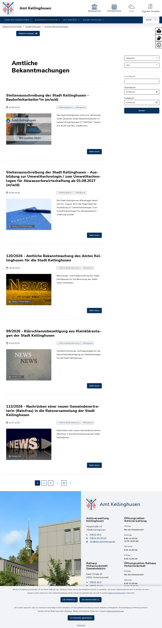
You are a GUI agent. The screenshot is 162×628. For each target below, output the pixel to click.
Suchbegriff (129, 76)
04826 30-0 (95, 582)
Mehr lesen (94, 151)
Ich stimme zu (69, 599)
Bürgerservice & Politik (12, 27)
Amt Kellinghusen (35, 8)
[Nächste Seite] (70, 483)
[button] (158, 31)
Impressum (81, 625)
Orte (128, 65)
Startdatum (130, 87)
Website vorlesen (26, 33)
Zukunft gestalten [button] (92, 20)
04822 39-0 (95, 534)
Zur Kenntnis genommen (81, 618)
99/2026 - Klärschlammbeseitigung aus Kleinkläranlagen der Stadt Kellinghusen (53, 333)
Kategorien (130, 58)
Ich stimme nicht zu (90, 599)
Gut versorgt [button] (70, 20)
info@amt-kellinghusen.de (102, 541)
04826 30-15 (96, 585)
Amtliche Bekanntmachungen (56, 27)
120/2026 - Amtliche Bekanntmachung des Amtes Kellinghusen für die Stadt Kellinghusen (53, 258)
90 (64, 483)
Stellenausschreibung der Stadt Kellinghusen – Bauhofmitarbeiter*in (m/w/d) (47, 97)
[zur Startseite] (8, 8)
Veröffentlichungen (33, 27)
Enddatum (129, 98)
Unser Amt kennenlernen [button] (16, 20)
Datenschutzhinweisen (117, 593)
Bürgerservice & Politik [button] (46, 20)
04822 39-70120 (98, 538)
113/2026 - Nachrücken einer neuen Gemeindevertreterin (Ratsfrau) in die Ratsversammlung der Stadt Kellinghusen (53, 410)
